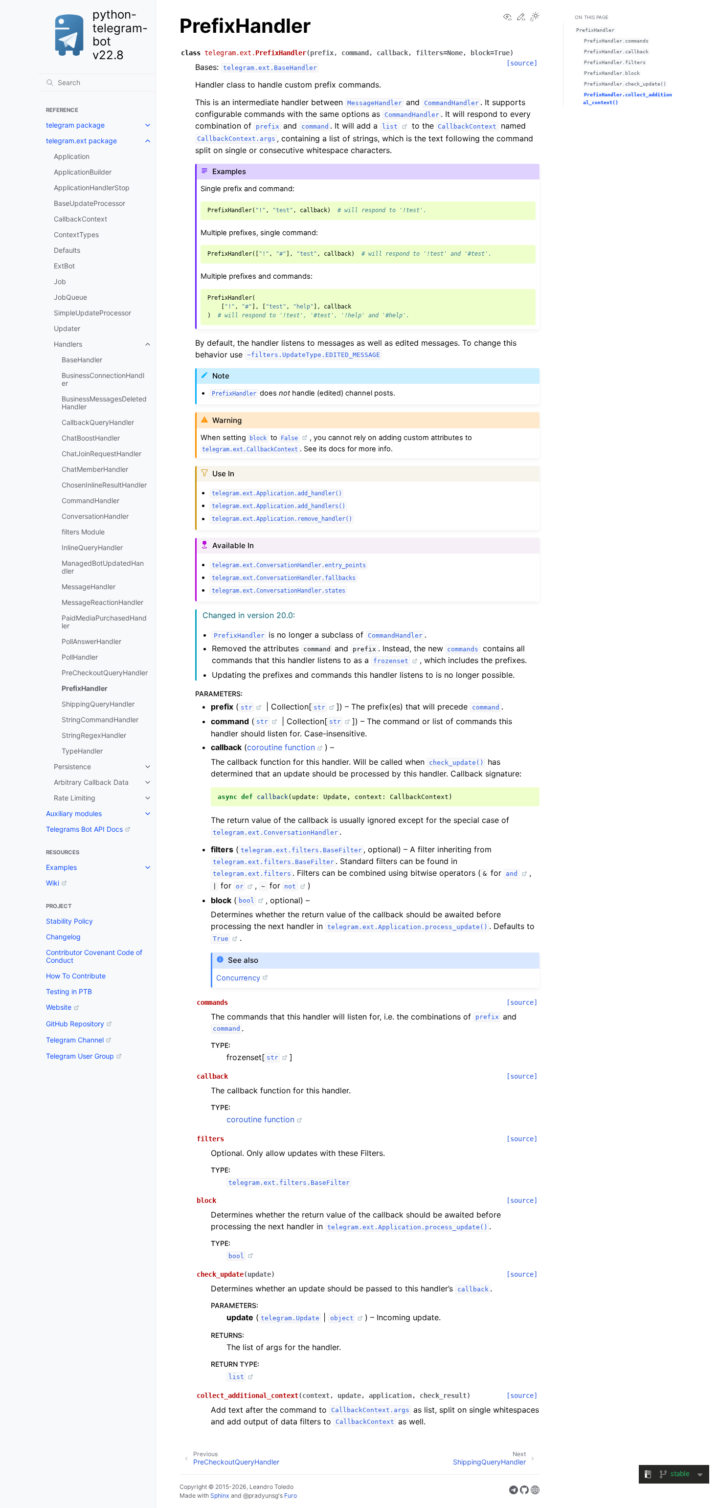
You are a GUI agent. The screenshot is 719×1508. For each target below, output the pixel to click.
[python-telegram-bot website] (535, 1491)
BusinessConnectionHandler (103, 379)
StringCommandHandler (100, 719)
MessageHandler (88, 586)
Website (58, 1007)
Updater (67, 328)
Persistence (72, 766)
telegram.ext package (81, 140)
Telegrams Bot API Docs (84, 829)
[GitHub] (524, 1491)
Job (60, 281)
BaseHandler (82, 359)
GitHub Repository (75, 1024)
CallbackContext (80, 219)
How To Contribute (76, 976)
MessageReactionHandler (102, 602)
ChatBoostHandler (91, 438)
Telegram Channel (75, 1040)
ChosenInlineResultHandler (104, 485)
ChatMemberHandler (95, 469)
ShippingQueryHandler (98, 704)
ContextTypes (76, 234)
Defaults (67, 250)
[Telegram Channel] (513, 1491)
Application (72, 156)
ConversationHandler (95, 516)
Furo (290, 1495)
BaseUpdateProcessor (89, 203)
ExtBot (64, 266)
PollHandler (80, 657)
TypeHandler (82, 751)
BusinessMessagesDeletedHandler (104, 403)
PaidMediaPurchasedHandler (104, 622)
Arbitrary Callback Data (91, 782)
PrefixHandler (85, 688)
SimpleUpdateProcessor (92, 313)
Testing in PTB (69, 991)
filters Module (83, 532)
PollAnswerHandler (91, 641)
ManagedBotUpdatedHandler (103, 567)
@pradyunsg (260, 1495)
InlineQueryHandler (92, 547)
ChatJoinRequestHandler (101, 453)
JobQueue (70, 297)
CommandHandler (90, 500)
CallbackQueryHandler (98, 422)
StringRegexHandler (94, 735)
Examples (61, 867)
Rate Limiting (74, 798)
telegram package (75, 125)
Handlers (68, 344)
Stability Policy (69, 921)
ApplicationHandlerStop (92, 187)
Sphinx (219, 1495)
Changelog (63, 936)
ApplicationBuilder (83, 172)
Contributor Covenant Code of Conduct (94, 956)
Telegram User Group (80, 1056)
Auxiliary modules (74, 813)
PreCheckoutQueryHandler (105, 672)
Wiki (52, 883)
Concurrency (238, 978)
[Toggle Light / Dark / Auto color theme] (534, 17)
